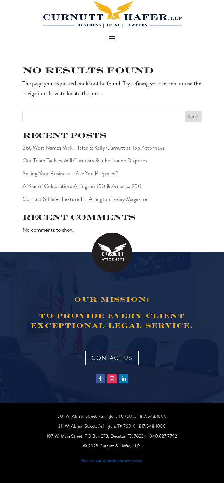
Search (193, 117)
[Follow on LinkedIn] (123, 378)
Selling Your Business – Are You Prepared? (70, 173)
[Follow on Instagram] (112, 378)
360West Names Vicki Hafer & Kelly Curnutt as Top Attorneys (93, 148)
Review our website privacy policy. (112, 460)
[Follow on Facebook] (100, 378)
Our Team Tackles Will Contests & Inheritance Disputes (85, 160)
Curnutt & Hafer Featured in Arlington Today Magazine (84, 199)
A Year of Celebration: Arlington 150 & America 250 (81, 186)
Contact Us (112, 358)
